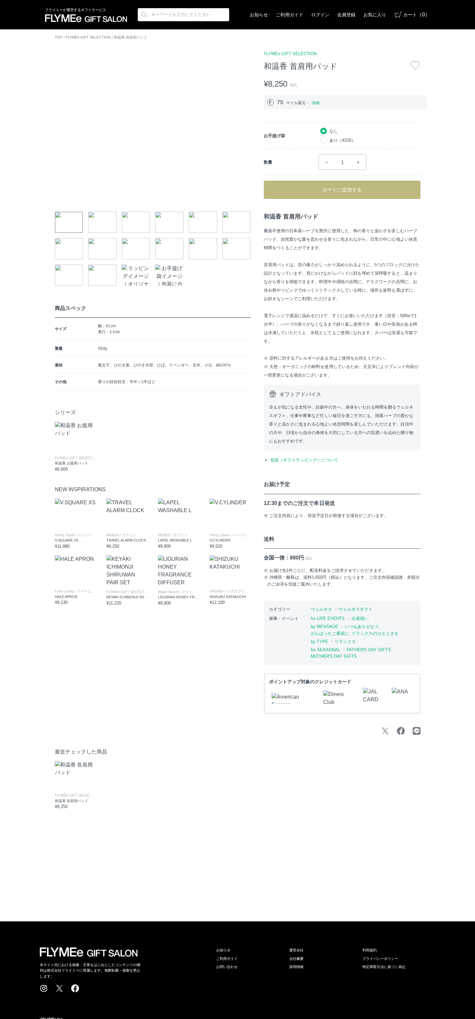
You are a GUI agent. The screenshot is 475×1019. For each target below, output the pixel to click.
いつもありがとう (362, 626)
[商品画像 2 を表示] (102, 222)
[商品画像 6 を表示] (236, 222)
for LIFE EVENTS (328, 618)
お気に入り (374, 14)
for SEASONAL (325, 649)
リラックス (345, 641)
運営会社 (296, 950)
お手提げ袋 (274, 135)
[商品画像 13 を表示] (69, 275)
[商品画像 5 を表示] (203, 222)
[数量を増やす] (358, 162)
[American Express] (293, 698)
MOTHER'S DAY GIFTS (334, 656)
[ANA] (402, 698)
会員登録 (346, 14)
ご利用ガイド (289, 14)
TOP (58, 37)
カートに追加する (342, 189)
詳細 (316, 103)
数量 (268, 162)
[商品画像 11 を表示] (203, 248)
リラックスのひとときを (375, 633)
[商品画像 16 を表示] (169, 275)
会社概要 (296, 959)
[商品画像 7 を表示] (69, 248)
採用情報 (296, 967)
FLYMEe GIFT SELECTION (88, 37)
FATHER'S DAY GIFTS (369, 649)
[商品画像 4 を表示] (169, 222)
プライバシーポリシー (380, 959)
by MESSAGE (325, 626)
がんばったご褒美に (330, 633)
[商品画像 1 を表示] (69, 222)
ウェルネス (321, 609)
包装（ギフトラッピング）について (304, 460)
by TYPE (319, 641)
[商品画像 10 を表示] (169, 248)
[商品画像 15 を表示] (136, 275)
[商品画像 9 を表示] (136, 248)
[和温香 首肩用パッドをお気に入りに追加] (415, 65)
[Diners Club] (339, 698)
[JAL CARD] (373, 698)
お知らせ (259, 14)
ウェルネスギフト (356, 609)
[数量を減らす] (327, 162)
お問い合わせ (227, 967)
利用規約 (369, 950)
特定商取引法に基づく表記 (383, 967)
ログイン (320, 14)
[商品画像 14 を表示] (102, 275)
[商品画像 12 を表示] (236, 248)
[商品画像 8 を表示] (102, 248)
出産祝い (360, 618)
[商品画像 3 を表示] (136, 222)
